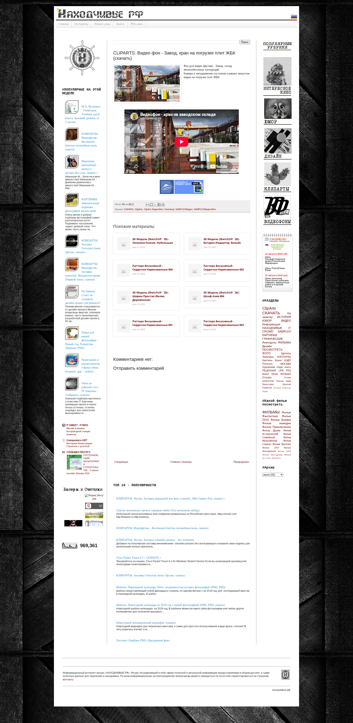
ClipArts (139, 209)
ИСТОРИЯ (284, 317)
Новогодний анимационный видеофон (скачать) (146, 622)
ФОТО (266, 353)
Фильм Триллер (282, 444)
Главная (63, 23)
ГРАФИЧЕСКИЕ (272, 338)
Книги (120, 23)
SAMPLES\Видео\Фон (205, 209)
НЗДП (287, 360)
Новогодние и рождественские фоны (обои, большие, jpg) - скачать (82, 365)
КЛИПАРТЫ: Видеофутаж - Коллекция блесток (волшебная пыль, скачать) (162, 528)
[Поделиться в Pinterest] (163, 205)
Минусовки (268, 384)
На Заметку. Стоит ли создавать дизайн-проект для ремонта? (82, 297)
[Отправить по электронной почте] (147, 205)
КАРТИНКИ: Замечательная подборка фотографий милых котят (82, 205)
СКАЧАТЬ (129, 209)
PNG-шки (137, 23)
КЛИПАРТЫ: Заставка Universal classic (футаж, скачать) (150, 575)
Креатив (287, 384)
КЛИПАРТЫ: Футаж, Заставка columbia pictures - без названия (155, 540)
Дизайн (267, 346)
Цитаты (286, 353)
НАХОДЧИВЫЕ (272, 328)
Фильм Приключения (276, 426)
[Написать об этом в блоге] (151, 205)
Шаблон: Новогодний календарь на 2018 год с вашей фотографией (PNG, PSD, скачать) (170, 605)
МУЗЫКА (285, 374)
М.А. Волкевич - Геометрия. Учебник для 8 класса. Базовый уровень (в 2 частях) (82, 114)
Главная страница (181, 462)
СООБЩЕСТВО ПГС (78, 452)
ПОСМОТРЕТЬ (272, 349)
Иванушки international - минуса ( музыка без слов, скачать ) (81, 167)
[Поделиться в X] (155, 205)
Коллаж (277, 388)
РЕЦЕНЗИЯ (269, 370)
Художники (268, 367)
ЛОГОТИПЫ (284, 356)
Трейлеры (268, 356)
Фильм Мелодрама (272, 455)
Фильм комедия (276, 423)
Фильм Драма (271, 430)
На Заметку (81, 23)
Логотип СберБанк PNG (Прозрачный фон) (143, 640)
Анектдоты (269, 342)
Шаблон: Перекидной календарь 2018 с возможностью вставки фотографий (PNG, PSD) (170, 587)
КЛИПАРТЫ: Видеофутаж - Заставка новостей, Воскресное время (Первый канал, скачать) (82, 271)
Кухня (278, 360)
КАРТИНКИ (269, 335)
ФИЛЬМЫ (284, 342)
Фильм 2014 (270, 447)
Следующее (121, 462)
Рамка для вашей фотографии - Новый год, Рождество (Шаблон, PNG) (81, 340)
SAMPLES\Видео (184, 209)
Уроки (274, 374)
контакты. (68, 679)
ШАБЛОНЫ (268, 381)
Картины (267, 360)
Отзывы (266, 377)
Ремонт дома (102, 23)
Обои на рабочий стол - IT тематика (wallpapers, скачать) (82, 389)
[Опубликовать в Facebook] (159, 205)
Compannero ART (76, 440)
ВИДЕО (286, 320)
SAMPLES (284, 331)
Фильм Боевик (281, 419)
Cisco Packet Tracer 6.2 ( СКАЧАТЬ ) (138, 557)
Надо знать (284, 367)
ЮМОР (267, 320)
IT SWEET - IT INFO (77, 425)
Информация (271, 324)
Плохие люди (283, 381)
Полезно (267, 363)
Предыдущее (241, 462)
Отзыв (287, 377)
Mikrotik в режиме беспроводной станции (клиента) (78, 431)
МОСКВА (285, 363)
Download (169, 209)
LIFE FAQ (285, 370)
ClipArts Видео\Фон (153, 209)
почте (222, 676)
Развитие (267, 387)
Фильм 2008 (284, 451)
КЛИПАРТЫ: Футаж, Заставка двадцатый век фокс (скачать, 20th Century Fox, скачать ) (170, 498)
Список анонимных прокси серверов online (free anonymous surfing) (158, 510)
